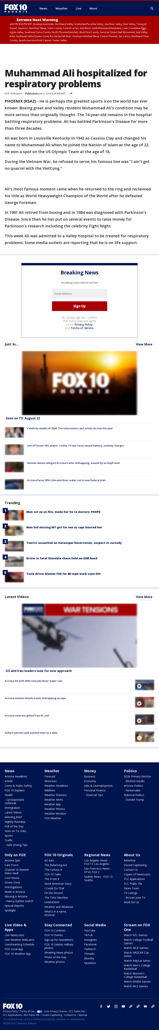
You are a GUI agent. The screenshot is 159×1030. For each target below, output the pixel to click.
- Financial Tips (93, 795)
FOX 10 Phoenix (13, 93)
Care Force (11, 865)
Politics (130, 771)
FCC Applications (134, 879)
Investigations (13, 887)
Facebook (90, 944)
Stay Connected (58, 925)
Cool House (12, 878)
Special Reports (14, 905)
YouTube (89, 930)
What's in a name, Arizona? (55, 913)
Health (9, 795)
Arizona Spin (12, 860)
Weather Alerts (53, 799)
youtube (123, 1006)
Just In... (11, 344)
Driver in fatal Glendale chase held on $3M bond (61, 558)
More (93, 8)
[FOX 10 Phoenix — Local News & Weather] (17, 8)
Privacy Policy (84, 324)
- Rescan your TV (134, 897)
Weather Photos (54, 809)
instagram (116, 1006)
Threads (89, 953)
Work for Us (131, 902)
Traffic (9, 840)
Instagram (90, 940)
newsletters (153, 1006)
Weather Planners (55, 795)
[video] (79, 635)
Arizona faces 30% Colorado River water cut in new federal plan (66, 480)
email (145, 1006)
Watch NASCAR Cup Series (136, 954)
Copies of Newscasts (137, 874)
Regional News (97, 855)
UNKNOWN (51, 902)
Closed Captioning (135, 865)
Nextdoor (90, 963)
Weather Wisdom (55, 813)
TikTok (88, 935)
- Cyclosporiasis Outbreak (14, 801)
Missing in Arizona (16, 896)
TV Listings (130, 893)
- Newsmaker (132, 790)
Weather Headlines (56, 785)
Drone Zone (12, 882)
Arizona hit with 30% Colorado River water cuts (33, 681)
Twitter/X (90, 949)
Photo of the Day (55, 957)
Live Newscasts (14, 935)
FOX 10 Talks (52, 874)
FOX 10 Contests (55, 930)
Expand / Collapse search (152, 8)
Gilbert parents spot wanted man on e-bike (31, 732)
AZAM (8, 781)
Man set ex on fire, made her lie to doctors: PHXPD (63, 512)
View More (144, 344)
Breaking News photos (58, 952)
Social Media (95, 925)
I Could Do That (54, 888)
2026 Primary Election (137, 776)
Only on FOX (15, 855)
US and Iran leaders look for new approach (39, 671)
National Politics (134, 795)
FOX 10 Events (53, 935)
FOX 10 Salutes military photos (58, 946)
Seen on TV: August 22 (23, 418)
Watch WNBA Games (137, 981)
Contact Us (131, 869)
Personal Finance (95, 790)
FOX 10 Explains (15, 790)
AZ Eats (49, 860)
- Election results (134, 781)
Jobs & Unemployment (98, 785)
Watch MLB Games (136, 948)
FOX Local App (14, 949)
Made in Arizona (15, 892)
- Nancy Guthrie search (19, 901)
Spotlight (10, 910)
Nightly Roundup (15, 821)
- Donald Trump (134, 799)
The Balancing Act (55, 865)
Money (90, 771)
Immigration (12, 808)
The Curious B (53, 869)
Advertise (130, 860)
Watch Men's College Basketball (137, 967)
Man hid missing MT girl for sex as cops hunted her (64, 527)
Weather (52, 771)
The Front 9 (51, 879)
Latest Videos (17, 596)
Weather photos (54, 962)
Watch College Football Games (138, 941)
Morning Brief (13, 817)
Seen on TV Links (15, 831)
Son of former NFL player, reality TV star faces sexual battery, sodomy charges (75, 445)
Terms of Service (82, 328)
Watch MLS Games (136, 986)
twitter (108, 1006)
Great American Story (57, 883)
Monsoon (50, 781)
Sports (9, 835)
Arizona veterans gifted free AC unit (27, 715)
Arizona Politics (133, 785)
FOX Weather (52, 818)
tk (131, 1006)
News (9, 771)
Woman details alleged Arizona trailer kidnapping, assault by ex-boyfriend (73, 463)
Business (89, 776)
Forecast (49, 776)
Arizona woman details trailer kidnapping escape (35, 698)
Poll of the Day (14, 826)
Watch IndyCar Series (137, 960)
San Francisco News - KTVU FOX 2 (97, 870)
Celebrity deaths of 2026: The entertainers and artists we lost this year (70, 428)
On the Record (53, 893)
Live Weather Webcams (19, 940)
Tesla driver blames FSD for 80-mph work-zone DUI (63, 574)
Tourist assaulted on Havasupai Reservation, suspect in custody (74, 543)
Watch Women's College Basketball (135, 975)
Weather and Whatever (58, 907)
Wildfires (49, 790)
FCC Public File (133, 883)
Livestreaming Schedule (19, 944)
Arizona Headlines (16, 776)
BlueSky (89, 958)
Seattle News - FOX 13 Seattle (98, 878)
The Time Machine (56, 897)
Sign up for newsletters (58, 940)
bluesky (138, 1006)
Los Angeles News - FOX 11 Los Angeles (96, 862)
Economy (90, 781)
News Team (131, 888)
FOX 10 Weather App (18, 953)
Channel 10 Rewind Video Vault (17, 871)
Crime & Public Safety (18, 785)
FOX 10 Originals (58, 855)
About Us (132, 855)
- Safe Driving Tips (16, 845)
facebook (101, 1006)
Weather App (52, 804)
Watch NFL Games (136, 935)
